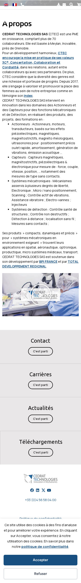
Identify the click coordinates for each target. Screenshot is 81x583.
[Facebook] (31, 490)
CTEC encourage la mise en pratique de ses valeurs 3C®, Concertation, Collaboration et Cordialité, (38, 60)
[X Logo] (43, 490)
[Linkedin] (37, 490)
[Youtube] (49, 490)
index (28, 95)
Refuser (40, 573)
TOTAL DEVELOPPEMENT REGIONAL (40, 263)
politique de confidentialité (44, 546)
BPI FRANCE (48, 261)
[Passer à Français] (14, 4)
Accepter (40, 560)
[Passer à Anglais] (6, 4)
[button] (71, 4)
